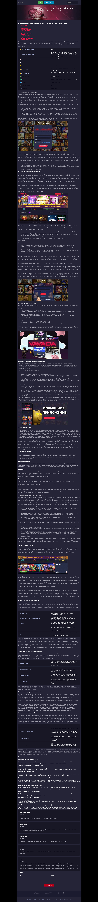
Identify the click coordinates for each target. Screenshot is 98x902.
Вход (41, 2)
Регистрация (49, 2)
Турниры (23, 34)
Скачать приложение (26, 29)
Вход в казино (24, 28)
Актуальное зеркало (26, 26)
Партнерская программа (27, 38)
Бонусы (22, 32)
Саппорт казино (25, 39)
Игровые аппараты (25, 35)
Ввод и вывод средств (26, 37)
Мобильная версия (25, 30)
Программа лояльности (26, 33)
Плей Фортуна (30, 188)
